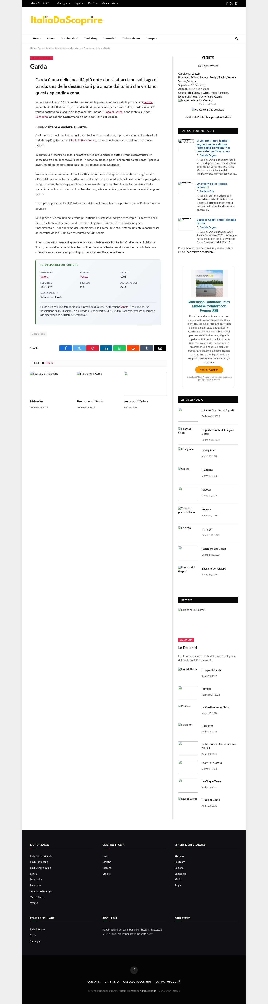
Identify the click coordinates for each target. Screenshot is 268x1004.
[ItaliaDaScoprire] (66, 20)
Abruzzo (179, 856)
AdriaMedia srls (148, 991)
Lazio (105, 856)
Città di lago (38, 334)
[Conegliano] (188, 454)
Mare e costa (108, 3)
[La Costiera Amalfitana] (188, 711)
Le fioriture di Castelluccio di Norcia (219, 746)
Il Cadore (207, 470)
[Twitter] (18, 99)
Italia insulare (37, 929)
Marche (106, 862)
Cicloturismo (131, 38)
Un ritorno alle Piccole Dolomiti (212, 185)
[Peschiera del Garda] (188, 553)
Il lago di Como (211, 800)
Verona (148, 102)
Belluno (195, 77)
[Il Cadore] (188, 474)
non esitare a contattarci (200, 252)
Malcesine (36, 401)
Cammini (109, 38)
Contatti (93, 982)
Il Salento (207, 725)
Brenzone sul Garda (90, 401)
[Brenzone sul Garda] (98, 384)
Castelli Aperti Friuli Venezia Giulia (216, 221)
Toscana (106, 868)
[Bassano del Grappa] (188, 573)
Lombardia (184, 97)
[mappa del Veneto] (195, 100)
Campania (180, 874)
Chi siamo (112, 982)
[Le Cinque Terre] (188, 786)
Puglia (178, 885)
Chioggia (207, 529)
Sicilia (33, 935)
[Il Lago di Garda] (188, 675)
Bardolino (41, 116)
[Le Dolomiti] (208, 625)
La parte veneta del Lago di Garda (218, 432)
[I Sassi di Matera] (188, 767)
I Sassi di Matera (212, 763)
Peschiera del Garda (214, 549)
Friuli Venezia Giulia (198, 93)
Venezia (196, 74)
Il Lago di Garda (211, 670)
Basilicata (180, 862)
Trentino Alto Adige (202, 97)
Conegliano (208, 450)
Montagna (62, 3)
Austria (218, 97)
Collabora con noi (137, 982)
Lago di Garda (114, 112)
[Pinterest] (18, 118)
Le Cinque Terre (211, 781)
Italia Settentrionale (83, 140)
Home (37, 38)
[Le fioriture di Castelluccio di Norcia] (188, 748)
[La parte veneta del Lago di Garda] (188, 434)
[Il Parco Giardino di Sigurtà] (188, 415)
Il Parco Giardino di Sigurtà (218, 410)
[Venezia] (188, 514)
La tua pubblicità (168, 982)
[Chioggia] (188, 533)
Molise (178, 879)
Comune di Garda (42, 57)
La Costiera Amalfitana (215, 707)
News (51, 38)
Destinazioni (69, 38)
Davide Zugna (208, 155)
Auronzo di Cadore (136, 401)
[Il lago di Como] (188, 804)
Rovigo (213, 77)
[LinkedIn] (18, 109)
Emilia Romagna (219, 93)
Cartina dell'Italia (194, 117)
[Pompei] (188, 693)
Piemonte (35, 885)
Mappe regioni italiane (218, 117)
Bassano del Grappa (214, 568)
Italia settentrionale (64, 48)
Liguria (33, 874)
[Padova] (188, 494)
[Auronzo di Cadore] (145, 384)
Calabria (179, 868)
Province (183, 77)
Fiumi (91, 3)
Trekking (90, 38)
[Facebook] (18, 89)
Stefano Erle (207, 191)
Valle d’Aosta (37, 897)
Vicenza (191, 81)
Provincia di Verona (93, 48)
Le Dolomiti (187, 648)
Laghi (77, 3)
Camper (151, 38)
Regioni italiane (45, 48)
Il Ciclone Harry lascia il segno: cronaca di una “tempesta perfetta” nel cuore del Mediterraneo (213, 146)
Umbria (106, 874)
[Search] (236, 38)
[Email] (18, 128)
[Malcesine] (51, 384)
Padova (204, 77)
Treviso (222, 77)
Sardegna (35, 941)
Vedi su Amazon (209, 369)
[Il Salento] (188, 730)
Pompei (206, 689)
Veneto (78, 48)
